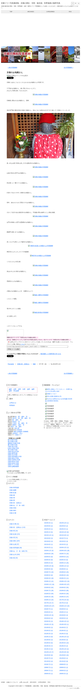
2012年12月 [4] (64, 649)
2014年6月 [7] (63, 627)
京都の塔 (12, 500)
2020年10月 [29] (64, 550)
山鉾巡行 (15, 433)
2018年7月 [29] (48, 590)
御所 (15, 431)
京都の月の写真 (12, 455)
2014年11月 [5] (48, 624)
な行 (28, 389)
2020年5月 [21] (64, 557)
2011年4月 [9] (63, 661)
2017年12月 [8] (64, 600)
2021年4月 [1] (48, 544)
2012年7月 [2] (48, 658)
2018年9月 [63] (48, 587)
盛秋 (22, 416)
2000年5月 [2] (63, 670)
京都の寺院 (12, 508)
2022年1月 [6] (48, 532)
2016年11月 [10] (64, 606)
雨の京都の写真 (12, 441)
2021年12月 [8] (64, 532)
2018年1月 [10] (48, 600)
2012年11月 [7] (48, 652)
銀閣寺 (14, 425)
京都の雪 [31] (13, 537)
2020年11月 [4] (48, 550)
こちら (22, 344)
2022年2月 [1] (63, 529)
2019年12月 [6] (48, 566)
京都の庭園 (12, 490)
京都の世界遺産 (14, 487)
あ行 (10, 389)
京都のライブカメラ (12, 682)
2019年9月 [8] (48, 569)
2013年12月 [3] (64, 636)
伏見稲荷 (19, 430)
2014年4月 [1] (63, 630)
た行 (24, 389)
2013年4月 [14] (64, 643)
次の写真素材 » (68, 67)
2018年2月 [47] (64, 597)
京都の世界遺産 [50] (15, 547)
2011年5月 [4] (48, 661)
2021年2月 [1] (48, 547)
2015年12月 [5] (48, 615)
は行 (33, 389)
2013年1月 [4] (48, 649)
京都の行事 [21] (14, 524)
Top (11, 11)
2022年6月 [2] (63, 526)
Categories (50, 11)
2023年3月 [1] (48, 523)
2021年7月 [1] (63, 538)
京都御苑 (25, 431)
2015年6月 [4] (48, 618)
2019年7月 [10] (48, 572)
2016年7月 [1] (48, 609)
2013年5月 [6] (48, 643)
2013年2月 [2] (63, 646)
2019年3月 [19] (48, 578)
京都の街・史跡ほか (23, 364)
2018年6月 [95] (64, 590)
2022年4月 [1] (48, 529)
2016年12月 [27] (49, 606)
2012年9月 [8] (48, 655)
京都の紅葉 (12, 492)
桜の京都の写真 (12, 440)
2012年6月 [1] (63, 658)
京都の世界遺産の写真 (15, 456)
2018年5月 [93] (48, 593)
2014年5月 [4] (48, 630)
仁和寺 (14, 423)
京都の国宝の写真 (13, 458)
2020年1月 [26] (64, 563)
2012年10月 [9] (64, 652)
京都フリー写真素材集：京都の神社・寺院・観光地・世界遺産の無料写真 (30, 3)
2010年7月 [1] (48, 664)
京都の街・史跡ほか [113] (17, 527)
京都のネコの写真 (13, 465)
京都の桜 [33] (13, 558)
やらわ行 (16, 391)
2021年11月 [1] (48, 535)
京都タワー (18, 435)
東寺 (12, 426)
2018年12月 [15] (64, 581)
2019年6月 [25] (64, 572)
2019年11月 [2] (64, 566)
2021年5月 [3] (63, 541)
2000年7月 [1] (48, 670)
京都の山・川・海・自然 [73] (18, 551)
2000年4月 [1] (48, 673)
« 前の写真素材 (12, 67)
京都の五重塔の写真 (14, 460)
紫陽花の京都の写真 (14, 443)
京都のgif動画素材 (13, 466)
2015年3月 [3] (48, 621)
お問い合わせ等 (23, 682)
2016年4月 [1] (48, 612)
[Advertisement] (40, 30)
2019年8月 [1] (63, 569)
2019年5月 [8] (48, 575)
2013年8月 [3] (63, 640)
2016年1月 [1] (63, 612)
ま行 (10, 391)
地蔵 (34, 364)
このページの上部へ (74, 688)
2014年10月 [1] (64, 624)
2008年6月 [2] (63, 667)
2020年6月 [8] (48, 557)
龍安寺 (14, 421)
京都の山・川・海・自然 (16, 505)
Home (3, 682)
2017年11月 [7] (48, 603)
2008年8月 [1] (63, 664)
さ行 (19, 389)
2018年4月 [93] (64, 593)
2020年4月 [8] (48, 560)
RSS (70, 11)
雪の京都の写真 (12, 450)
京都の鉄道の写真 (13, 463)
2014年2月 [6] (63, 633)
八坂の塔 (16, 428)
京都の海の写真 (12, 446)
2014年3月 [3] (48, 633)
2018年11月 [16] (49, 584)
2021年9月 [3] (48, 538)
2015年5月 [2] (63, 618)
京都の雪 (12, 498)
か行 (15, 389)
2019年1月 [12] (48, 581)
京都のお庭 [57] (14, 544)
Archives (30, 11)
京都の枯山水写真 (13, 451)
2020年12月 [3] (64, 547)
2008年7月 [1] (48, 667)
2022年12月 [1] (64, 523)
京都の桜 (12, 495)
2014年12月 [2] (64, 621)
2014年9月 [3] (48, 627)
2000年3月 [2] (63, 673)
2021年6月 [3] (48, 541)
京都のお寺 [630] (14, 554)
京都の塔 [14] (13, 531)
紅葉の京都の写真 (13, 448)
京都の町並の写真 (13, 461)
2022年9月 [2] (48, 526)
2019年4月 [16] (64, 575)
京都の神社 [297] (14, 541)
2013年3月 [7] (48, 646)
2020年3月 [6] (63, 560)
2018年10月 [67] (64, 584)
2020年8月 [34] (48, 553)
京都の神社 (12, 510)
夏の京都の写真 (12, 445)
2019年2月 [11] (64, 578)
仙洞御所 (19, 431)
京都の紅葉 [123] (14, 534)
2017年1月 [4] (63, 603)
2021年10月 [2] (64, 535)
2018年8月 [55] (64, 587)
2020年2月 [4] (48, 563)
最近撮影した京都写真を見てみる (50, 354)
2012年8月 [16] (64, 655)
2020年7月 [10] (64, 553)
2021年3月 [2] (63, 544)
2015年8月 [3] (63, 615)
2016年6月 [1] (63, 609)
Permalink (11, 364)
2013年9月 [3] (48, 640)
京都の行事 (12, 513)
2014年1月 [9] (48, 636)
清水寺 (14, 418)
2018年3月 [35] (48, 597)
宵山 (21, 433)
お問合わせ (12, 403)
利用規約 (12, 405)
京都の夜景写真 (12, 453)
